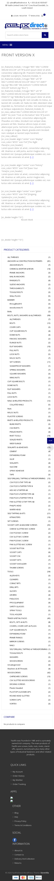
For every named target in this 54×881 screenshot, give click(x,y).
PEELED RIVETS (16, 432)
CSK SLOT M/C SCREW (19, 536)
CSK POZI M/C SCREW (19, 533)
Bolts (9, 311)
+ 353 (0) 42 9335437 (38, 2)
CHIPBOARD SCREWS (19, 676)
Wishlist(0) (35, 16)
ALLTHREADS (15, 319)
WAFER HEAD (15, 509)
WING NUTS (15, 377)
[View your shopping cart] (42, 15)
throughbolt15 (16, 303)
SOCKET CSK (15, 556)
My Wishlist (17, 780)
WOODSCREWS (16, 661)
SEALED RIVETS (16, 439)
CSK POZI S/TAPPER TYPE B (21, 486)
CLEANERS (14, 579)
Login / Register (20, 16)
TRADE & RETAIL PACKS (17, 618)
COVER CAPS (15, 327)
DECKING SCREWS (17, 684)
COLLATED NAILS (17, 404)
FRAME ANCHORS (17, 272)
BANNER (11, 300)
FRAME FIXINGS (16, 637)
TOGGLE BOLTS (16, 292)
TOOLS (10, 571)
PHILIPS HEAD (15, 505)
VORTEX (13, 703)
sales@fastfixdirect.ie (18, 2)
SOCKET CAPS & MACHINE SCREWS (22, 525)
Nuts (9, 408)
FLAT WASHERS (16, 346)
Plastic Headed (16, 688)
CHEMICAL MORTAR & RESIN (21, 268)
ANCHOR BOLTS (16, 265)
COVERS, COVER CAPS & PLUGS (23, 626)
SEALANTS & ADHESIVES (17, 447)
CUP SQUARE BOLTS (18, 331)
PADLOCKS (14, 598)
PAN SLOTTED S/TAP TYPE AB (22, 501)
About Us (18, 850)
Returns (18, 863)
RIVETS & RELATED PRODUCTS (20, 420)
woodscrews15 (16, 307)
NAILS (12, 645)
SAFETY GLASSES (17, 606)
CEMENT (13, 451)
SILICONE (13, 467)
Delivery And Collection (25, 859)
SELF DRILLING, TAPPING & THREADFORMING (26, 478)
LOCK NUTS (14, 354)
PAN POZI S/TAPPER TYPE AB (22, 494)
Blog (16, 813)
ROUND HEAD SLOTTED (20, 695)
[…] (31, 157)
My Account (18, 771)
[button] (5, 45)
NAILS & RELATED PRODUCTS (19, 400)
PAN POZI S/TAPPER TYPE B (21, 498)
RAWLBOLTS (15, 280)
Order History (18, 776)
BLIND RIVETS (15, 424)
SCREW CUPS (15, 699)
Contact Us (19, 854)
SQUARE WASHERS (18, 373)
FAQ (16, 817)
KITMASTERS (15, 517)
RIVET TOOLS (15, 435)
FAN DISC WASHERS (18, 338)
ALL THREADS (13, 257)
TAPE (12, 474)
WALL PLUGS (15, 296)
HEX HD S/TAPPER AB (19, 490)
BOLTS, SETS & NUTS (18, 622)
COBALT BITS (15, 583)
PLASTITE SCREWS (15, 416)
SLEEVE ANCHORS (17, 284)
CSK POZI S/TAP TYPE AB (20, 482)
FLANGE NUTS (15, 342)
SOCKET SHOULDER (18, 563)
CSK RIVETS (14, 428)
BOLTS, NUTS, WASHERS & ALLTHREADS (24, 315)
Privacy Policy (20, 821)
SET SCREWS (15, 362)
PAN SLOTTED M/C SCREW (21, 544)
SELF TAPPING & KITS (16, 513)
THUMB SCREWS (17, 567)
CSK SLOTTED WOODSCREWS (22, 680)
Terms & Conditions (23, 825)
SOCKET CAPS (16, 552)
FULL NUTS (14, 350)
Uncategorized (13, 665)
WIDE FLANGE (15, 443)
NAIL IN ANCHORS (17, 276)
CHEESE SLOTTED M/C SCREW (22, 529)
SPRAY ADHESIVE (17, 470)
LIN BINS (13, 595)
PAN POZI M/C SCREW (19, 540)
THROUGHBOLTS (17, 288)
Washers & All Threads (17, 668)
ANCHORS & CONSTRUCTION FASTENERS (24, 261)
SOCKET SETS (15, 560)
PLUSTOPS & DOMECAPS (20, 692)
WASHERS (14, 657)
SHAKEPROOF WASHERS (20, 366)
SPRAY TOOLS (16, 610)
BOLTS (12, 323)
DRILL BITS (14, 587)
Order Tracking (19, 784)
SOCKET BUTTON (17, 548)
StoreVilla (44, 872)
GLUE (12, 459)
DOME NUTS (15, 335)
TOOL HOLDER (16, 614)
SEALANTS (14, 463)
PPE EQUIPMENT (17, 602)
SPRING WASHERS (17, 370)
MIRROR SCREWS (17, 641)
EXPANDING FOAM (17, 455)
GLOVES (13, 591)
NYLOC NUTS (15, 358)
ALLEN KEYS (15, 575)
